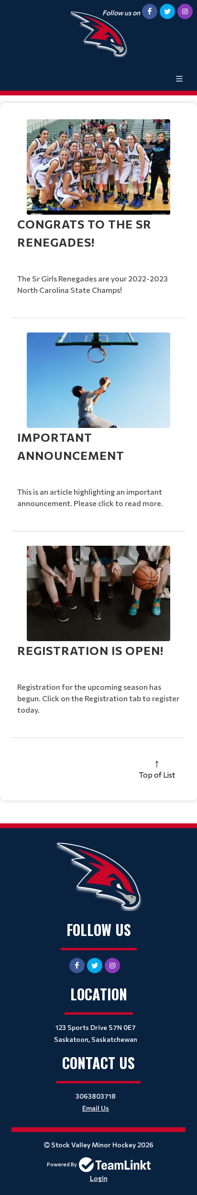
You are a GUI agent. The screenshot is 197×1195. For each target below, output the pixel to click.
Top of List (157, 774)
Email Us (95, 1108)
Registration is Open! (90, 650)
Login (99, 1178)
